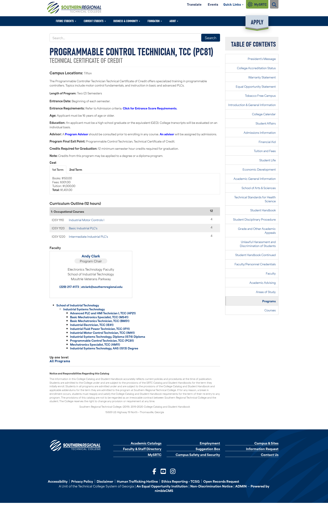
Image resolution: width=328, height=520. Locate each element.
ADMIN (241, 486)
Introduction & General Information (252, 104)
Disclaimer (105, 481)
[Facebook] (154, 470)
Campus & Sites (266, 443)
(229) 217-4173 (69, 286)
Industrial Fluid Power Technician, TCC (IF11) (100, 328)
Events (213, 4)
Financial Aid (267, 141)
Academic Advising (262, 282)
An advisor (167, 134)
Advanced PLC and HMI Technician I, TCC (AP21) (103, 313)
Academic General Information (255, 178)
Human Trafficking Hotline (137, 481)
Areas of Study (266, 291)
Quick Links (232, 4)
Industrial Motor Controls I (86, 220)
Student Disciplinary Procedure (254, 219)
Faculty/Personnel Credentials (255, 264)
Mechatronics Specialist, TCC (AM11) (95, 344)
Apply (257, 21)
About (172, 20)
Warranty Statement (262, 77)
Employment (210, 443)
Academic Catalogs (146, 443)
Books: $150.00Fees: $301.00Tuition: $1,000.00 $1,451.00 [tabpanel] (63, 184)
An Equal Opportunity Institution (162, 486)
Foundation (154, 20)
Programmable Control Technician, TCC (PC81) (102, 340)
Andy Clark (91, 256)
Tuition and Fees (265, 150)
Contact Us (269, 454)
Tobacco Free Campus (260, 95)
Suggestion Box (208, 449)
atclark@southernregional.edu (101, 286)
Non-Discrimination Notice (211, 486)
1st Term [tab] (58, 169)
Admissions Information (260, 132)
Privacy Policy (82, 481)
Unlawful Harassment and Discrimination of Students (258, 243)
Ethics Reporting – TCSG (180, 481)
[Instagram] (172, 470)
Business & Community (125, 20)
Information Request (262, 449)
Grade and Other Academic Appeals (257, 230)
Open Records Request (221, 481)
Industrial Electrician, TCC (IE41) (92, 324)
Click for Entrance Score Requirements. (150, 108)
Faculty (271, 273)
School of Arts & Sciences (259, 187)
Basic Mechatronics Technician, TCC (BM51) (99, 320)
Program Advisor (76, 134)
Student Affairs (266, 123)
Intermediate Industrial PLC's (88, 236)
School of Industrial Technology (77, 305)
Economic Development (259, 169)
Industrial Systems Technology (84, 309)
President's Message (262, 58)
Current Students (94, 20)
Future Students (65, 20)
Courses (270, 310)
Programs (269, 301)
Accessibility (58, 481)
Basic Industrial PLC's (83, 228)
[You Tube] (163, 470)
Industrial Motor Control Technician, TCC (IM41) (102, 332)
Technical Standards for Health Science (255, 199)
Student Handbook (263, 210)
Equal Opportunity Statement (256, 86)
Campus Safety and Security (198, 454)
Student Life (267, 160)
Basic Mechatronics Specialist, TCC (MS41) (99, 317)
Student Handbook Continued (255, 254)
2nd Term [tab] (75, 169)
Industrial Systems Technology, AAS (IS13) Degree (104, 348)
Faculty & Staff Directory (142, 449)
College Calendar (264, 114)
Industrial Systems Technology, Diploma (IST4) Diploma (107, 336)
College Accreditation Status (256, 68)
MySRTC (260, 4)
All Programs (60, 360)
